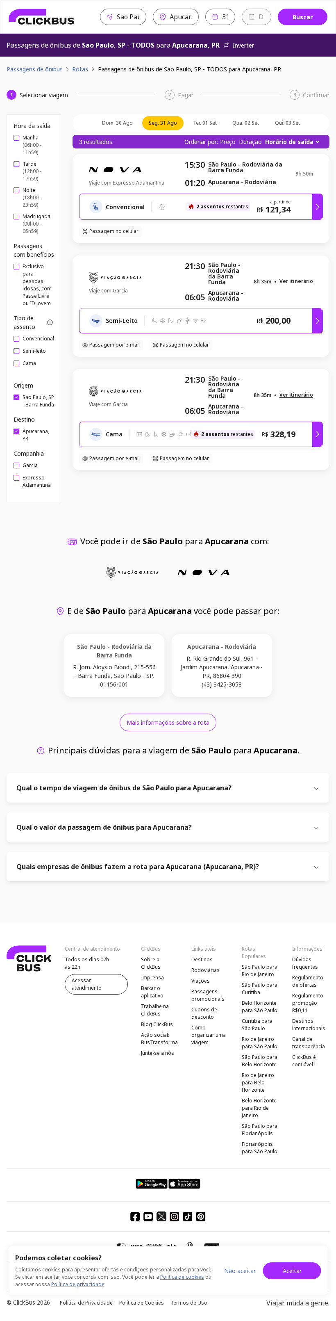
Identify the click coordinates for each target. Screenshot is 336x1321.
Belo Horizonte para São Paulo (259, 1006)
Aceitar (292, 1271)
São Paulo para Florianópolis (259, 1130)
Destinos (202, 959)
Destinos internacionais (308, 1025)
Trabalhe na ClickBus (155, 1010)
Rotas (80, 69)
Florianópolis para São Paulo (259, 1148)
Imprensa (152, 977)
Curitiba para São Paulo (257, 1025)
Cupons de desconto (204, 1013)
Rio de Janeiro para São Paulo (259, 1043)
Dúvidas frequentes (305, 963)
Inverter (243, 45)
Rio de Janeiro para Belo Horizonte (258, 1082)
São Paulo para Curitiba (259, 988)
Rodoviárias (205, 970)
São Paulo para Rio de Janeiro (259, 970)
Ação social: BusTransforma (159, 1038)
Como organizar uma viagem (208, 1035)
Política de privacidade (77, 1284)
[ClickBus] (42, 17)
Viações (200, 980)
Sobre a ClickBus (151, 963)
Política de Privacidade (86, 1302)
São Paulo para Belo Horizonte (259, 1061)
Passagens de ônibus (35, 69)
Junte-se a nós (157, 1052)
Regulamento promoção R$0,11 (307, 1003)
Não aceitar (240, 1271)
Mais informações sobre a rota (168, 722)
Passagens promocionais (208, 995)
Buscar (303, 17)
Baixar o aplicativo (152, 992)
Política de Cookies (141, 1302)
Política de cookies (182, 1276)
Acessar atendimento (87, 984)
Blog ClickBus (157, 1024)
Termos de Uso (188, 1302)
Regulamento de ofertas (307, 981)
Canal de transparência (308, 1043)
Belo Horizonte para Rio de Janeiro (259, 1108)
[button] (296, 281)
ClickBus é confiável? (304, 1061)
